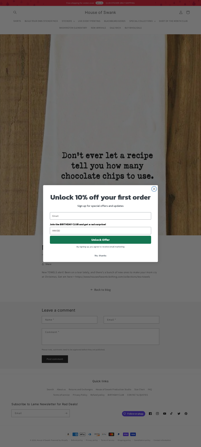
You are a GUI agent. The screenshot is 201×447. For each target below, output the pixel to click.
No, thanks (100, 255)
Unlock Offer (100, 240)
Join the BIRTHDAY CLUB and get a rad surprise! (78, 224)
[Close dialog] (154, 188)
